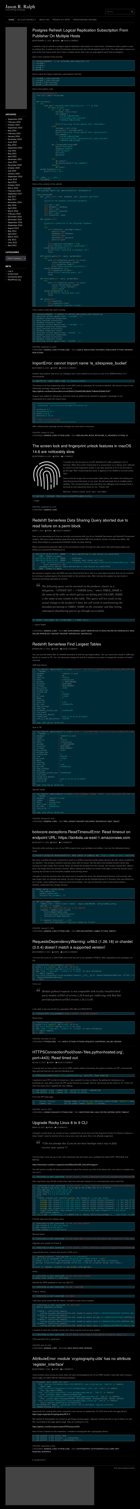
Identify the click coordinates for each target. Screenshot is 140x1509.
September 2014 (15, 225)
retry (118, 1112)
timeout (112, 931)
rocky (75, 1348)
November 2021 (15, 159)
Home (11, 20)
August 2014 (13, 228)
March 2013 (13, 237)
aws (86, 435)
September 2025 (15, 119)
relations (90, 821)
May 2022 (12, 153)
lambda (97, 931)
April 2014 (12, 234)
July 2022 (12, 151)
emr (92, 1112)
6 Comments (67, 1369)
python (120, 350)
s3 (127, 435)
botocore (99, 435)
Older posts (40, 1460)
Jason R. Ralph (20, 6)
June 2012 (12, 242)
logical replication (85, 350)
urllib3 (109, 1042)
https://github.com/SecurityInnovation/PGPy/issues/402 (56, 1427)
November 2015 (15, 219)
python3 (80, 1042)
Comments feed (15, 277)
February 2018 (14, 191)
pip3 (105, 1112)
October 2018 (14, 185)
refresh (129, 350)
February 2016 (14, 214)
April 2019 (12, 182)
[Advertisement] (16, 68)
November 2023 (15, 139)
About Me (44, 20)
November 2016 (15, 202)
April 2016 (12, 208)
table (109, 821)
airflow (80, 435)
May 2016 (12, 205)
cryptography (83, 1449)
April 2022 (12, 156)
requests (89, 1042)
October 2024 (14, 125)
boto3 (91, 435)
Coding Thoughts (52, 1112)
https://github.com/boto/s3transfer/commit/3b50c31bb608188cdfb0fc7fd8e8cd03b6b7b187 (71, 391)
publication (110, 350)
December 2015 (15, 217)
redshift (55, 634)
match (65, 1042)
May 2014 (12, 231)
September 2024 (15, 128)
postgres (100, 350)
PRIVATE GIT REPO (61, 20)
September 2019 (15, 176)
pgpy (117, 1449)
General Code (50, 350)
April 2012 (12, 245)
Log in (10, 271)
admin (57, 41)
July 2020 (12, 171)
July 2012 (12, 240)
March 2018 (13, 188)
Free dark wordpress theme (124, 1468)
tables (116, 821)
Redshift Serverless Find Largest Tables (66, 644)
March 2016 (13, 211)
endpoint (88, 931)
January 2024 (14, 136)
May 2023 (12, 145)
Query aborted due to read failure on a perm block (105, 631)
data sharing (74, 631)
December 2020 (15, 165)
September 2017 (15, 194)
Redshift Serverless (70, 634)
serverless (86, 634)
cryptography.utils (100, 1449)
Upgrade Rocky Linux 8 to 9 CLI (60, 1122)
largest (72, 821)
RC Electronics (27, 21)
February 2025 (14, 122)
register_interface (41, 1452)
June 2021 (12, 162)
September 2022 (15, 148)
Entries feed (13, 274)
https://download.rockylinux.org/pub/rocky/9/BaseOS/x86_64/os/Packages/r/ (65, 1165)
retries (111, 1112)
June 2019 (12, 179)
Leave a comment (70, 41)
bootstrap (84, 1112)
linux (96, 1112)
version (117, 1042)
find (65, 821)
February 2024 (14, 133)
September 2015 (15, 222)
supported (100, 1042)
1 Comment (68, 456)
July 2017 (12, 196)
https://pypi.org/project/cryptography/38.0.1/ (51, 1414)
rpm (81, 1348)
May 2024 (12, 131)
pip (101, 1112)
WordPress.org (14, 280)
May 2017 (12, 199)
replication (37, 353)
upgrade (88, 1348)
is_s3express (111, 435)
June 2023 (12, 142)
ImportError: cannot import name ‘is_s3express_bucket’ (79, 363)
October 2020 (14, 168)
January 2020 (14, 174)
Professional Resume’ (85, 20)
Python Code (64, 350)
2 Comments (66, 842)
